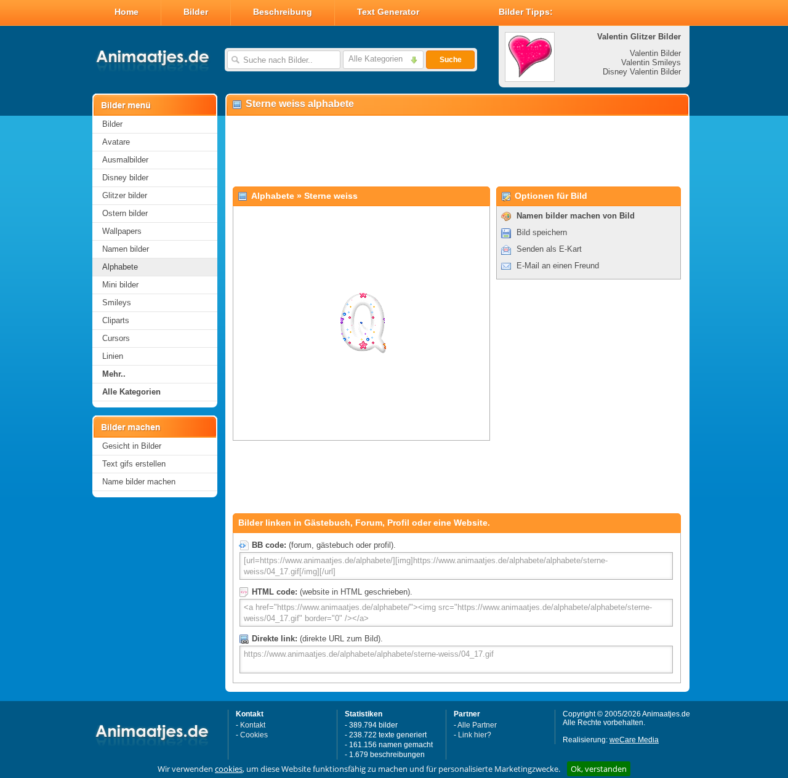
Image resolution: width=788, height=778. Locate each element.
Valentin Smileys (651, 62)
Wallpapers (122, 231)
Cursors (116, 338)
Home (127, 12)
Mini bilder (120, 284)
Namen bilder (125, 249)
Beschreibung (282, 12)
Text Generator (388, 12)
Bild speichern (542, 232)
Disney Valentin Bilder (642, 71)
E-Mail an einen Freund (558, 265)
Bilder (195, 12)
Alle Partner (477, 725)
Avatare (116, 141)
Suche (451, 59)
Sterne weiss (331, 196)
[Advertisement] (457, 151)
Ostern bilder (125, 213)
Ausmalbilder (125, 159)
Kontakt (252, 725)
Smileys (116, 302)
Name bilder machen (138, 481)
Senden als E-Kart (549, 249)
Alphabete (120, 266)
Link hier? (474, 735)
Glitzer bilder (124, 195)
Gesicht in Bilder (131, 446)
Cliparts (115, 320)
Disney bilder (125, 177)
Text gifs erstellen (134, 463)
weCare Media (634, 740)
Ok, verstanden (599, 768)
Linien (112, 356)
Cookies (254, 735)
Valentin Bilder (655, 53)
